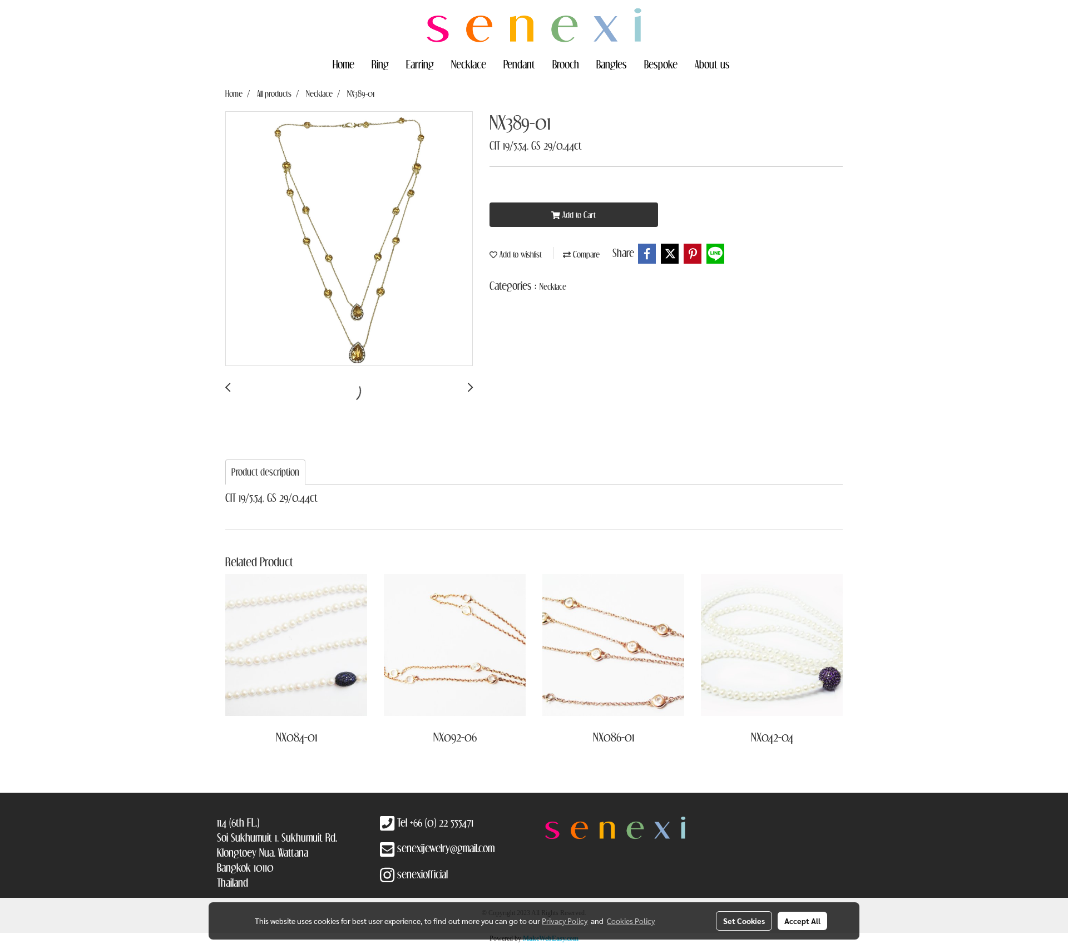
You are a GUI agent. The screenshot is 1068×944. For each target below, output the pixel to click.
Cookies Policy (631, 921)
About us (712, 64)
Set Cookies (744, 921)
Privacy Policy (564, 921)
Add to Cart (578, 214)
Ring (380, 64)
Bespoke (661, 64)
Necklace (468, 64)
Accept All (802, 921)
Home (343, 64)
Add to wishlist (519, 254)
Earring (420, 64)
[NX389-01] (349, 239)
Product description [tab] (265, 472)
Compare (585, 254)
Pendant (519, 64)
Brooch (565, 64)
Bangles (611, 64)
